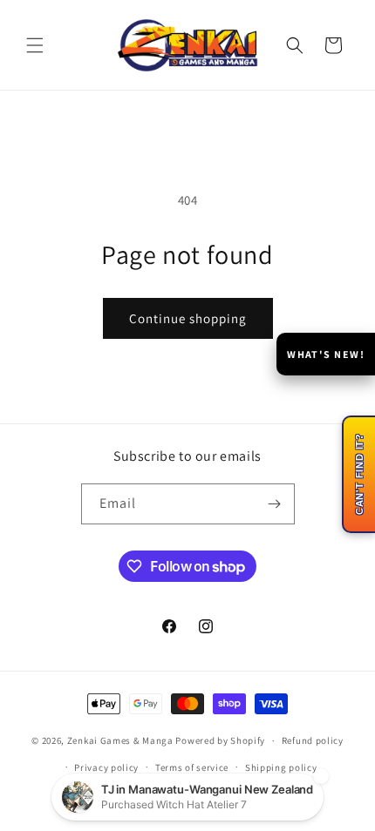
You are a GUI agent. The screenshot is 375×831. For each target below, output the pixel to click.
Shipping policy (281, 767)
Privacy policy (106, 767)
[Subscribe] (275, 503)
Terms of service (191, 767)
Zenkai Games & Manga (120, 740)
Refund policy (313, 740)
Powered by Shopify (220, 740)
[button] (35, 45)
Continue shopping (188, 318)
